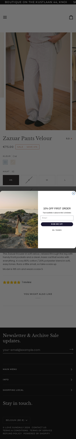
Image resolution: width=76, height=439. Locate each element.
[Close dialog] (73, 193)
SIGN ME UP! (57, 224)
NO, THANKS (57, 230)
